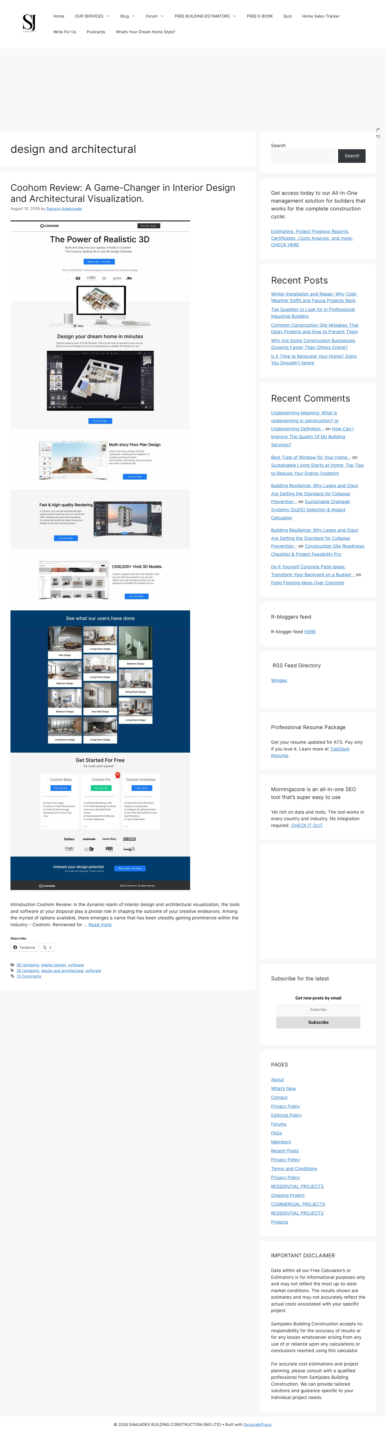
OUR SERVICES (89, 16)
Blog (124, 16)
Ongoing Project (288, 1195)
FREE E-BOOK (260, 16)
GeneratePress (258, 1424)
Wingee (279, 680)
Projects (279, 1222)
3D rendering (27, 965)
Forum (152, 16)
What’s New (283, 1088)
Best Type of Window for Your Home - (311, 457)
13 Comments (28, 976)
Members (281, 1142)
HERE (310, 631)
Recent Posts (285, 1150)
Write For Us (64, 31)
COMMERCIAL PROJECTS (298, 1204)
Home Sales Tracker (321, 16)
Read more (100, 924)
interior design (53, 965)
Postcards (96, 31)
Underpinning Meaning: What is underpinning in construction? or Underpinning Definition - (305, 420)
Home (58, 16)
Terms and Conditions (294, 1168)
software (76, 965)
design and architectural (62, 970)
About (277, 1079)
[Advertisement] (192, 87)
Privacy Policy (285, 1106)
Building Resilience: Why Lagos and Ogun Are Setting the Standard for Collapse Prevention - (314, 493)
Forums (279, 1124)
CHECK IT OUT (307, 825)
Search (278, 145)
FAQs (276, 1133)
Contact (279, 1097)
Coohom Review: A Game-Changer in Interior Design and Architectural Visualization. (122, 193)
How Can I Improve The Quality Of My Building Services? (312, 436)
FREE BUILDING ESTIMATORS (202, 16)
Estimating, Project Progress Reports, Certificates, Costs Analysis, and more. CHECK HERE (312, 238)
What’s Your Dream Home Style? (145, 31)
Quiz (287, 16)
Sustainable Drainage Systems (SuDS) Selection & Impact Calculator (310, 509)
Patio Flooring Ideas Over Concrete (307, 582)
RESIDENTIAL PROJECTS (297, 1186)
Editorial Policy (286, 1115)
